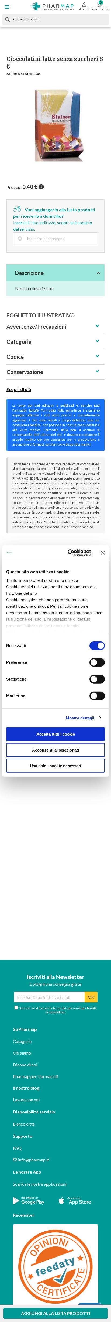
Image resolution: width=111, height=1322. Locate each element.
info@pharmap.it (33, 1159)
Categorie (22, 1041)
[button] (7, 7)
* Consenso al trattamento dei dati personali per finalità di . (57, 1010)
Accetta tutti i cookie (55, 734)
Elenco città (24, 1123)
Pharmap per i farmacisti (35, 1076)
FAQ (17, 1148)
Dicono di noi (25, 1064)
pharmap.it (26, 469)
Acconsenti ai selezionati (55, 749)
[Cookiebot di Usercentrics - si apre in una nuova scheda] (68, 552)
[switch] (97, 662)
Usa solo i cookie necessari (55, 765)
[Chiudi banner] (103, 553)
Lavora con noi (26, 1099)
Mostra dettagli (80, 717)
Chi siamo (22, 1052)
